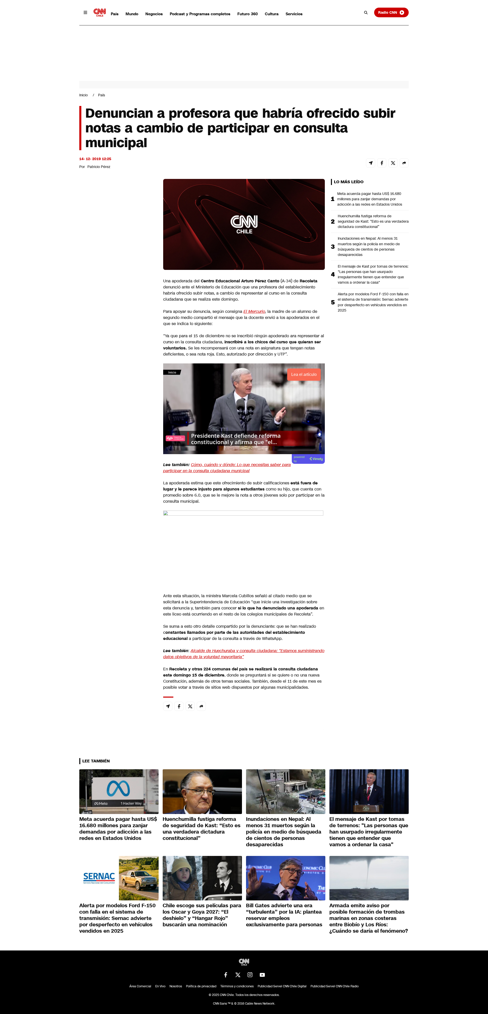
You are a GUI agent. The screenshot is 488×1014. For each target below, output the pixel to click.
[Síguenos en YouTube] (262, 975)
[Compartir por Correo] (370, 162)
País (114, 14)
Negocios (154, 14)
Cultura (272, 14)
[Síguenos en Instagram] (250, 975)
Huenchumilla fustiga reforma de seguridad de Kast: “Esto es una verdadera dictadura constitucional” (373, 221)
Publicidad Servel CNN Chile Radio (335, 986)
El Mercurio (254, 311)
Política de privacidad (201, 986)
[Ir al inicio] (100, 12)
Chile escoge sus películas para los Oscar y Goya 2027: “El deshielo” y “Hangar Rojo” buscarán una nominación (202, 915)
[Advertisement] (117, 470)
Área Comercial (140, 986)
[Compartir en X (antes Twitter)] (393, 162)
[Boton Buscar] (366, 12)
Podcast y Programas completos (200, 14)
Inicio (83, 95)
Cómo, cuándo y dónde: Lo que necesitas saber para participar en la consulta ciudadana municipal (227, 468)
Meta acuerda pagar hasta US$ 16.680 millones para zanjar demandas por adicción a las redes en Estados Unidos (369, 199)
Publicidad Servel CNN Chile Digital (282, 986)
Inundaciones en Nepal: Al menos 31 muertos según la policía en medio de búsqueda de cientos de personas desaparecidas (369, 246)
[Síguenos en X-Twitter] (238, 975)
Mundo (132, 14)
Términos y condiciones (237, 986)
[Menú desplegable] (85, 12)
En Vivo (160, 986)
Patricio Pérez (98, 166)
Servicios (294, 14)
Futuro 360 (247, 14)
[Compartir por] (404, 162)
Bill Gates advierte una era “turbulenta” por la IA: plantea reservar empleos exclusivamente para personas (284, 915)
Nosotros (176, 986)
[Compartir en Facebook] (381, 162)
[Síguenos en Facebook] (226, 975)
